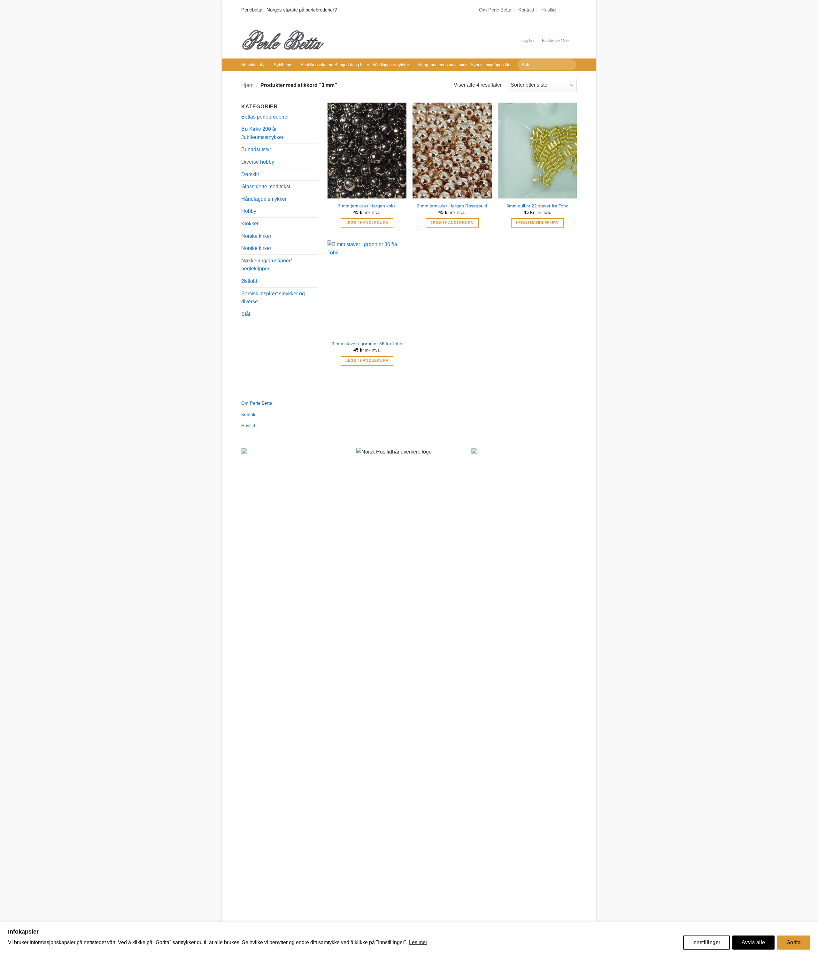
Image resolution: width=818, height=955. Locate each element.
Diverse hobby (257, 162)
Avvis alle (753, 942)
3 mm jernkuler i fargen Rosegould (452, 205)
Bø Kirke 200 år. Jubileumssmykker (262, 133)
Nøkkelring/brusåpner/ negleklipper (266, 265)
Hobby (248, 211)
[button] (527, 41)
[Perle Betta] (282, 39)
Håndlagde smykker (390, 64)
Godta (793, 942)
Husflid (548, 9)
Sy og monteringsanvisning (442, 64)
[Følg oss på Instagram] (573, 10)
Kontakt (526, 9)
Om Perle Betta (495, 9)
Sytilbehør (283, 64)
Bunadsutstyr (253, 64)
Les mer (418, 942)
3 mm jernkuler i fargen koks (367, 205)
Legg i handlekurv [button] (366, 223)
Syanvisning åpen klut (491, 64)
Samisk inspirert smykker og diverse (273, 298)
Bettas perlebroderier (265, 117)
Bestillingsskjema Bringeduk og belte (335, 64)
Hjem (247, 85)
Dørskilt (250, 174)
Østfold (249, 281)
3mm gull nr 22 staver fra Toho (537, 205)
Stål (245, 314)
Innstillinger (706, 942)
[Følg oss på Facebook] (567, 10)
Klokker (250, 223)
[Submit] (570, 64)
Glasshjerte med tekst (265, 186)
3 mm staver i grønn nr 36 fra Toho (367, 343)
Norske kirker (256, 236)
